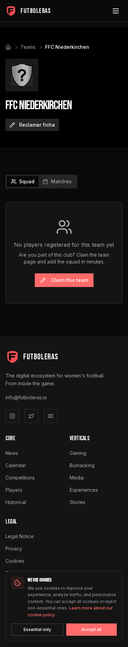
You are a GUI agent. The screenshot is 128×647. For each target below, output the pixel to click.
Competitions (20, 477)
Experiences (84, 490)
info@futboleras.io (26, 397)
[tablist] (41, 181)
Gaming (78, 453)
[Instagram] (12, 416)
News (11, 453)
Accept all (91, 629)
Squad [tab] (26, 181)
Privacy (13, 548)
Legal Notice (19, 536)
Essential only (37, 629)
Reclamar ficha (37, 125)
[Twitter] (31, 416)
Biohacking (82, 465)
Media (77, 477)
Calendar (15, 465)
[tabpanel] (64, 253)
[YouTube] (50, 416)
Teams (27, 47)
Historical (15, 502)
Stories (77, 502)
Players (13, 490)
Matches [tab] (61, 181)
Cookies (14, 561)
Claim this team (69, 280)
